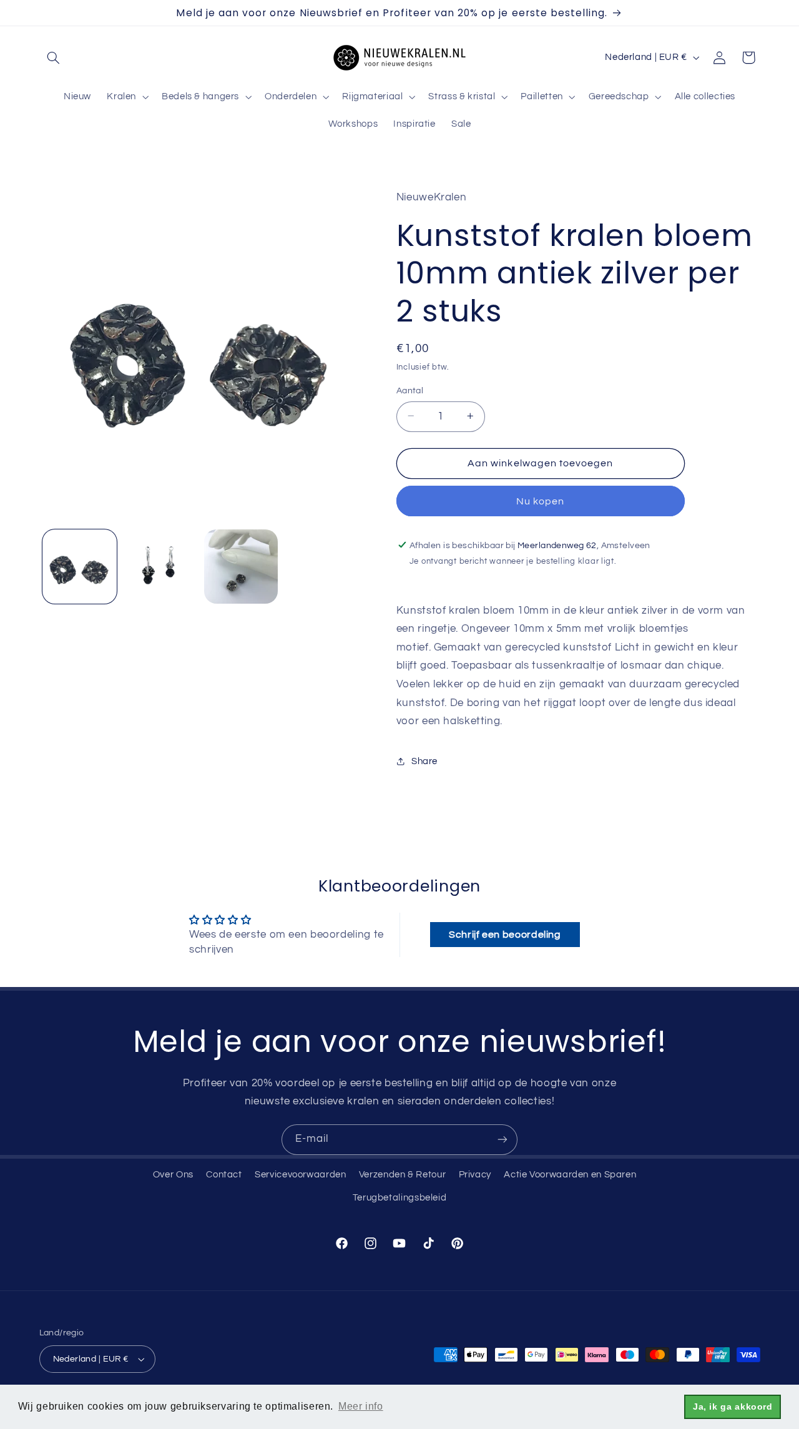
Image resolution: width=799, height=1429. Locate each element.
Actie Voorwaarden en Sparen (570, 1174)
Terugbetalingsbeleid (400, 1197)
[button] (53, 57)
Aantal (410, 390)
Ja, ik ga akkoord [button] (733, 1407)
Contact (224, 1174)
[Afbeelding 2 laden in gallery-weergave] (160, 566)
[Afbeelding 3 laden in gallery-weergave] (241, 566)
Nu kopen (540, 501)
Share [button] (424, 760)
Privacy (475, 1174)
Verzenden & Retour (402, 1174)
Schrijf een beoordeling (505, 935)
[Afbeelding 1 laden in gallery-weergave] (79, 566)
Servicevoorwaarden (300, 1174)
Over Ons (173, 1174)
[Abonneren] (502, 1139)
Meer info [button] (360, 1406)
